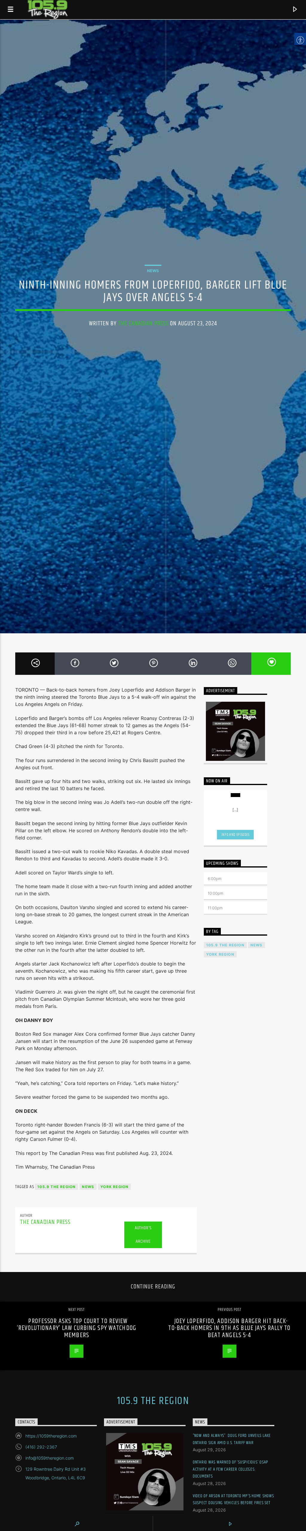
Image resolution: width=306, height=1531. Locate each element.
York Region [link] (114, 1186)
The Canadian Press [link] (143, 323)
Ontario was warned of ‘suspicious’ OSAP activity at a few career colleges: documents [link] (230, 1469)
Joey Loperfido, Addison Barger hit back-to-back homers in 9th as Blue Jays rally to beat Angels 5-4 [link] (229, 1328)
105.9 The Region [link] (56, 1186)
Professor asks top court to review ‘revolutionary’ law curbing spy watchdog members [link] (76, 1328)
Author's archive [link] (143, 1234)
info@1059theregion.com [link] (49, 1457)
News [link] (153, 270)
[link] (11, 9)
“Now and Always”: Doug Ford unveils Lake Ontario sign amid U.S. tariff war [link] (232, 1439)
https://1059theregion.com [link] (51, 1435)
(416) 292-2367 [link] (41, 1446)
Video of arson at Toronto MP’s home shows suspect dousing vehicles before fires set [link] (233, 1499)
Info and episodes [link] (235, 835)
